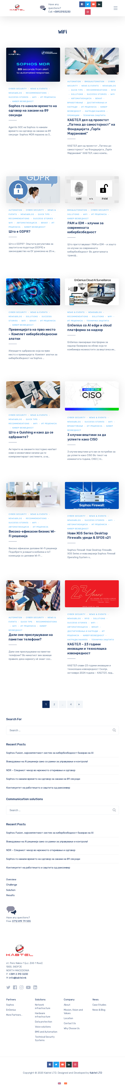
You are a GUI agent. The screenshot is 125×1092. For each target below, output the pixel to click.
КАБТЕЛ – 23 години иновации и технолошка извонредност (86, 648)
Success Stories (18, 97)
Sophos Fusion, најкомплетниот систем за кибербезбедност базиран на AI (49, 752)
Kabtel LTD (96, 1072)
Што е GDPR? (19, 232)
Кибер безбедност (23, 101)
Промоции (73, 115)
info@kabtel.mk (17, 977)
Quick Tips (77, 90)
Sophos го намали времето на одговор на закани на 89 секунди (33, 110)
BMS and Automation (46, 1031)
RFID (87, 618)
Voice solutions (43, 1026)
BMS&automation (94, 81)
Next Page (79, 704)
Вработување (75, 103)
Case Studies (99, 1004)
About (67, 1004)
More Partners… (14, 1015)
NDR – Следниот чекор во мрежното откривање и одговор (40, 770)
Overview (11, 879)
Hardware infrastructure (42, 1015)
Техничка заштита (94, 115)
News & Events (39, 89)
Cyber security (18, 89)
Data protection (43, 1021)
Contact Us (70, 1023)
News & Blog (98, 1010)
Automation (74, 81)
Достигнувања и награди (82, 631)
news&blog (15, 93)
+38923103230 (61, 11)
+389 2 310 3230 (18, 974)
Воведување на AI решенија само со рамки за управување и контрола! (47, 761)
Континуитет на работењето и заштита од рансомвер (38, 787)
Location (68, 1018)
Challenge (11, 884)
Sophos (10, 1004)
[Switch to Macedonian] (65, 1083)
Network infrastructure (42, 1006)
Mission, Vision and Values (73, 1012)
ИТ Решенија (89, 107)
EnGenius (11, 1010)
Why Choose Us (72, 1028)
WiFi (34, 97)
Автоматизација (81, 98)
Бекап (98, 98)
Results (10, 895)
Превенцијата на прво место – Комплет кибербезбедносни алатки (33, 334)
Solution (10, 890)
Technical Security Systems (45, 1039)
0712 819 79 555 (21, 921)
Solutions (77, 94)
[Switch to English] (59, 1083)
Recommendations (36, 93)
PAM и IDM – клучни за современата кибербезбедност (85, 227)
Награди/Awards (95, 111)
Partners (11, 999)
